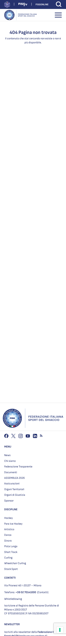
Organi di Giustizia (14, 495)
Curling (8, 557)
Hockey (8, 518)
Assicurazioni (12, 483)
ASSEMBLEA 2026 (14, 478)
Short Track (10, 552)
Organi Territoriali (14, 489)
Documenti (10, 472)
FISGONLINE (42, 4)
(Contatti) (42, 592)
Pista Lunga (10, 546)
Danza (7, 535)
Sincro (8, 540)
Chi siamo (10, 461)
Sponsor (9, 500)
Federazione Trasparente (18, 466)
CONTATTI (10, 578)
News (7, 455)
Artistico (9, 529)
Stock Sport (11, 569)
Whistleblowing (13, 599)
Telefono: (20, 592)
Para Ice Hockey (13, 523)
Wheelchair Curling (15, 563)
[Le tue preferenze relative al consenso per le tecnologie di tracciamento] (59, 630)
